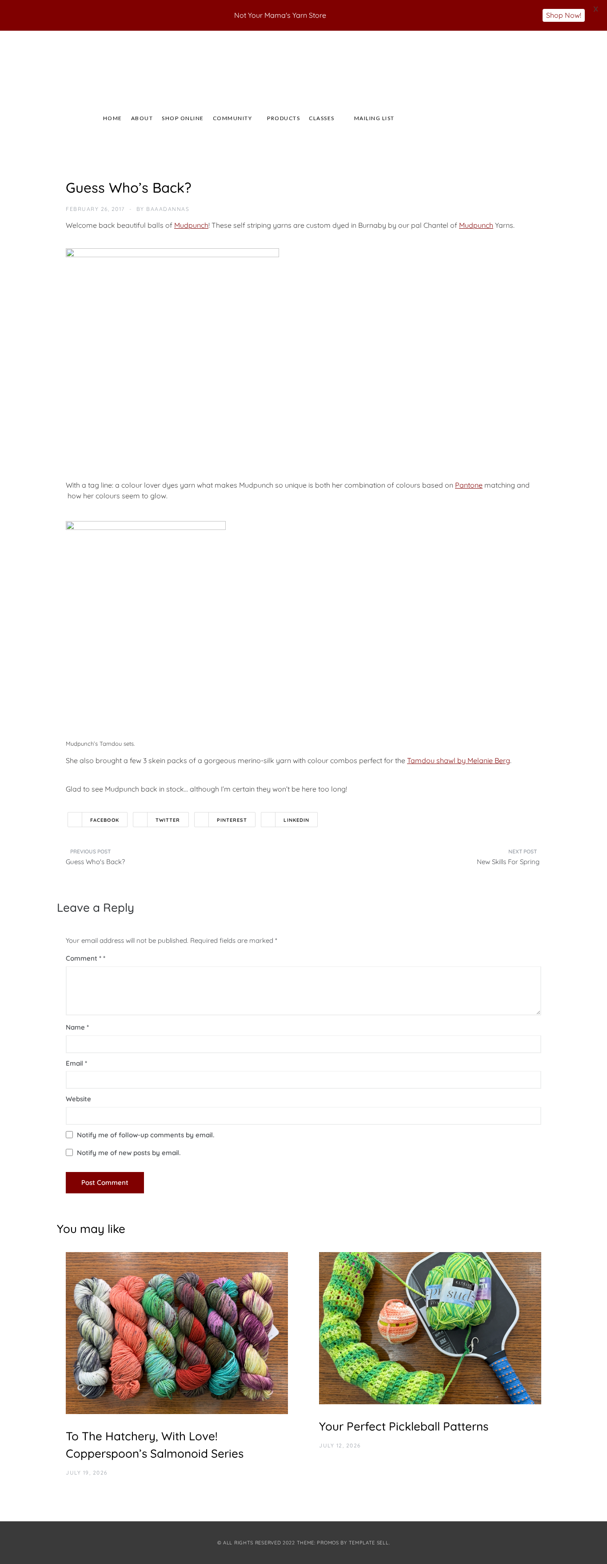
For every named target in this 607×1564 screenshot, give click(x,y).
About (142, 118)
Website (78, 1099)
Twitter (168, 820)
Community (232, 118)
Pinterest (232, 820)
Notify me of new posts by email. (128, 1152)
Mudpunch (191, 225)
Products (283, 118)
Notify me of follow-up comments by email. (145, 1135)
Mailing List (374, 118)
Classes (322, 118)
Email (76, 1063)
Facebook (104, 820)
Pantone (469, 485)
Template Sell (369, 1543)
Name (77, 1027)
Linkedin (296, 820)
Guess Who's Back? (95, 861)
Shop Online (183, 118)
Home (112, 118)
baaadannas (167, 209)
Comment (83, 958)
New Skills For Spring (509, 861)
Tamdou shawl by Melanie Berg (458, 760)
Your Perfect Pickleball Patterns (403, 1426)
